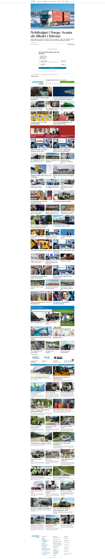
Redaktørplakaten (44, 554)
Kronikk (50, 1)
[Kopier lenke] (72, 44)
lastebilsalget (45, 74)
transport (36, 74)
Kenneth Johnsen (66, 549)
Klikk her (60, 541)
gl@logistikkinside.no (45, 540)
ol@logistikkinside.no (45, 544)
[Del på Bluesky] (73, 44)
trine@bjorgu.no (55, 546)
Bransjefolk (54, 1)
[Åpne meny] (73, 1)
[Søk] (70, 1)
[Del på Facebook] (68, 44)
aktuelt (40, 74)
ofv (32, 74)
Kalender (58, 1)
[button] (32, 360)
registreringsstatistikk (53, 74)
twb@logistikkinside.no (45, 550)
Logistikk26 (39, 1)
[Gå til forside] (33, 1)
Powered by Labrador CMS (52, 557)
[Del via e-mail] (71, 44)
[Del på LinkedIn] (69, 44)
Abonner (62, 1)
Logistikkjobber (44, 1)
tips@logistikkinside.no (56, 537)
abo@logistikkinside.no (56, 539)
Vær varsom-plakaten (45, 553)
